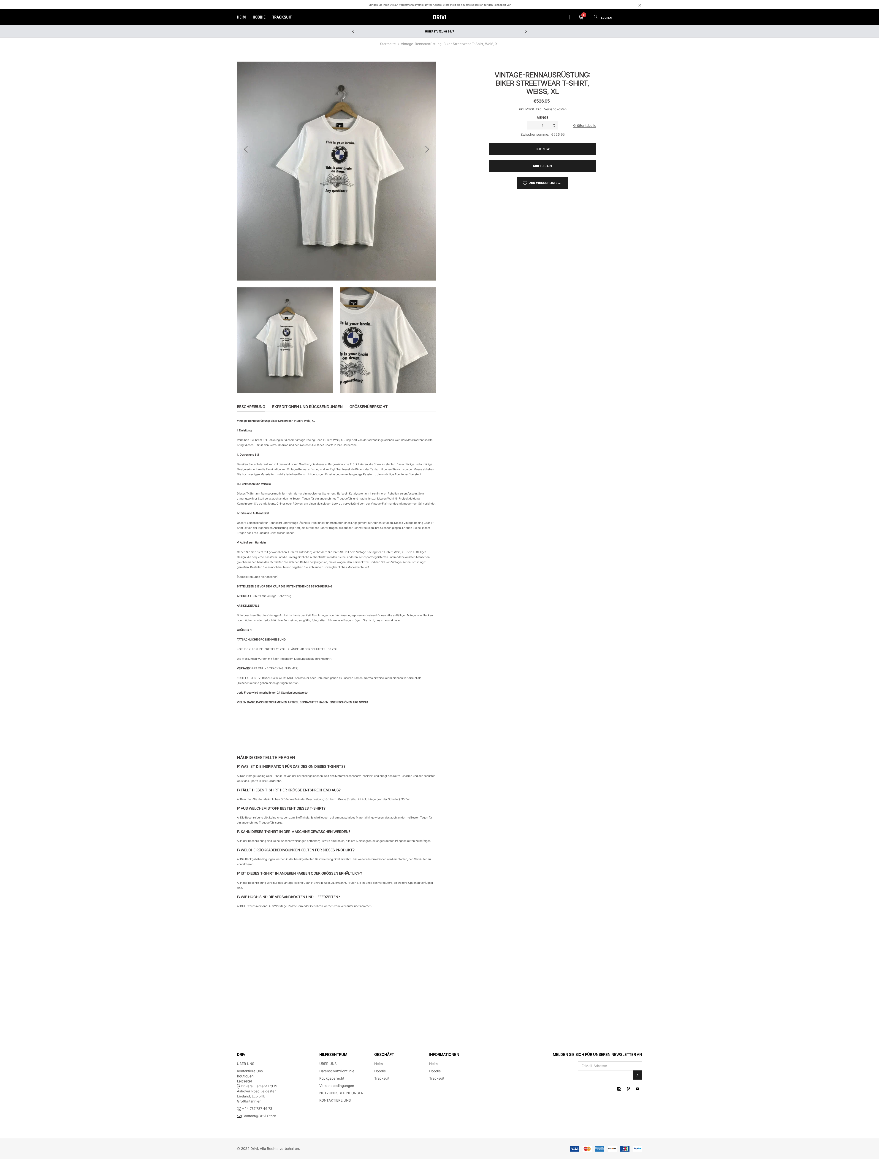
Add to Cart (542, 166)
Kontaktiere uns (250, 1071)
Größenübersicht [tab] (369, 407)
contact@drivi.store (258, 1116)
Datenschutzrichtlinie (336, 1071)
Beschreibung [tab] (251, 407)
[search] (596, 17)
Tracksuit (282, 17)
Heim (241, 17)
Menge (542, 117)
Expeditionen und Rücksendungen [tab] (307, 407)
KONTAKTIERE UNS (335, 1100)
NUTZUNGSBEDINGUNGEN (341, 1093)
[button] (637, 1075)
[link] (619, 1088)
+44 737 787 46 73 (256, 1108)
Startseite (388, 44)
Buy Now (543, 149)
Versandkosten (555, 109)
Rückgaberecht (331, 1078)
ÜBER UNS (245, 1064)
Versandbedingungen (336, 1085)
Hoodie (259, 17)
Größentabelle (584, 125)
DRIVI (439, 17)
